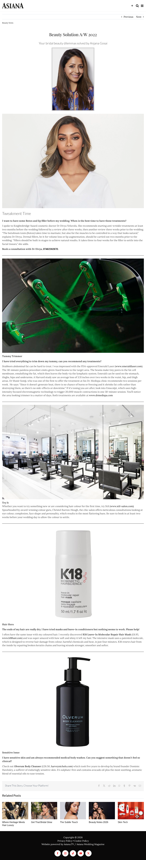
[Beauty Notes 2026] (102, 810)
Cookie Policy (81, 840)
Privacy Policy (64, 840)
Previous (128, 16)
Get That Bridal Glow (41, 822)
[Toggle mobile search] (137, 5)
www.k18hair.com (12, 638)
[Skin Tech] (131, 810)
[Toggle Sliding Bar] (132, 5)
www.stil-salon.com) (122, 506)
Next (138, 16)
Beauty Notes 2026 (98, 822)
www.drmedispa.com (101, 395)
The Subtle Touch (69, 822)
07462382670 (50, 249)
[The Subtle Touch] (73, 810)
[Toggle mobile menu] (142, 5)
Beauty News (7, 23)
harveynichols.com (61, 766)
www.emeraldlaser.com (128, 366)
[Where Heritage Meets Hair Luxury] (15, 810)
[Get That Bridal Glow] (44, 810)
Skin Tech (123, 822)
